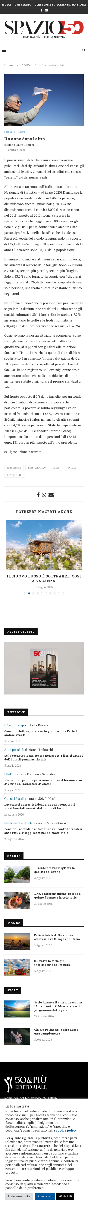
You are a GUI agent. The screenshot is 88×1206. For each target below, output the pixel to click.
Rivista (21, 132)
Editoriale (14, 467)
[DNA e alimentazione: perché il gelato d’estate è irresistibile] (17, 900)
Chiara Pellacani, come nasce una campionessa (56, 1031)
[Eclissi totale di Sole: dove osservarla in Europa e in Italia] (17, 941)
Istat (56, 467)
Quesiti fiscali (14, 798)
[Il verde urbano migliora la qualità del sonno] (17, 874)
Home (7, 4)
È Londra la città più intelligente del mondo (52, 963)
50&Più (26, 65)
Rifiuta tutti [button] (65, 1196)
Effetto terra (13, 774)
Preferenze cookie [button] (19, 1196)
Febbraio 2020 (36, 467)
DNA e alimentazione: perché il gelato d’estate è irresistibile (58, 895)
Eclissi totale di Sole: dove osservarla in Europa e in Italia (57, 937)
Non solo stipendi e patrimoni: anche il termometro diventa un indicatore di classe (43, 782)
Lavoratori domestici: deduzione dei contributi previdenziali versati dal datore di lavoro (39, 806)
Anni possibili (14, 749)
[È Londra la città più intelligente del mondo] (17, 967)
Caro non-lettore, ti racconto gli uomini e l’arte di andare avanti (41, 733)
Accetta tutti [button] (45, 1196)
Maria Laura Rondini (20, 145)
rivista (71, 467)
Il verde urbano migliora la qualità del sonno (54, 870)
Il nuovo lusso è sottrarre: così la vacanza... (44, 578)
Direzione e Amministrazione (60, 4)
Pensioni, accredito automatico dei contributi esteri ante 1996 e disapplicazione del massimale (43, 831)
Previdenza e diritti (18, 823)
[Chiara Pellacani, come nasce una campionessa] (17, 1036)
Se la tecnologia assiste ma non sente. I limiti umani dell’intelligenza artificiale (43, 757)
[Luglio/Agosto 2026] (44, 668)
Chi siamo (23, 4)
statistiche (14, 474)
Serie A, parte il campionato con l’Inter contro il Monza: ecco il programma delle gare (58, 1006)
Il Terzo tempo (15, 725)
